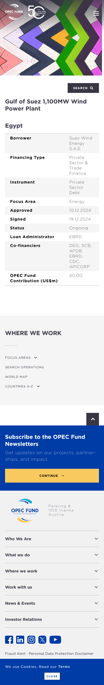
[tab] (52, 538)
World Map (16, 377)
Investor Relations (23, 619)
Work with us (18, 587)
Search (81, 88)
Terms (64, 667)
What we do (17, 555)
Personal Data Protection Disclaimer (61, 654)
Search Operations (24, 367)
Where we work (21, 571)
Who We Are (18, 538)
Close (52, 676)
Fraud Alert (15, 654)
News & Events (20, 603)
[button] (66, 538)
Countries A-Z (19, 386)
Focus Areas (18, 357)
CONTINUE (48, 476)
